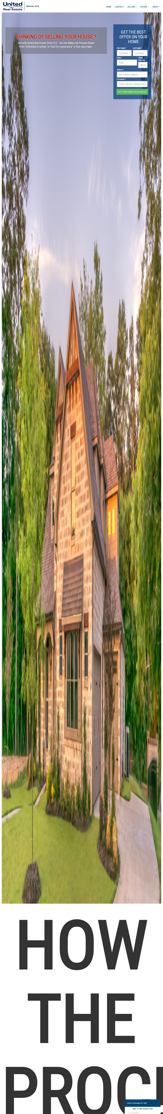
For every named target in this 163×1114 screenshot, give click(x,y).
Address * (120, 70)
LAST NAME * (137, 48)
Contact (119, 6)
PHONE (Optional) (141, 59)
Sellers (131, 6)
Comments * (121, 79)
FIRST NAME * (121, 48)
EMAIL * (119, 58)
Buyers (144, 6)
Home (108, 6)
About (155, 6)
